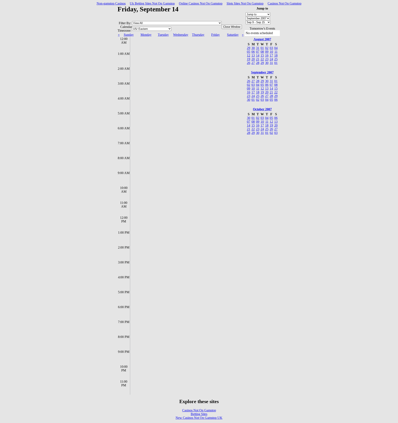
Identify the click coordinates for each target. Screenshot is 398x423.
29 (262, 63)
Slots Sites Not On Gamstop (245, 3)
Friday (215, 34)
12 (248, 55)
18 (276, 55)
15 (262, 55)
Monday (146, 34)
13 (253, 55)
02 (266, 48)
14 (257, 55)
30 (266, 63)
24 (271, 59)
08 (262, 51)
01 (262, 48)
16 (266, 55)
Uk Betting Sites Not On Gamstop (152, 3)
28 (257, 63)
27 (253, 63)
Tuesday (163, 34)
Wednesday (180, 34)
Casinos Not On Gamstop (284, 3)
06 (253, 51)
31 (271, 63)
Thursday (198, 34)
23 (266, 59)
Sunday (129, 34)
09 (266, 51)
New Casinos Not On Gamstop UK (199, 417)
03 (271, 48)
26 (248, 63)
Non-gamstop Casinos (111, 3)
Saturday (233, 34)
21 (257, 59)
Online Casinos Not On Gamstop (200, 3)
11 (276, 51)
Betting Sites (199, 414)
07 (257, 51)
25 (276, 59)
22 (262, 59)
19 (248, 59)
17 (271, 55)
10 (271, 51)
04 (276, 48)
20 (253, 59)
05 (248, 51)
